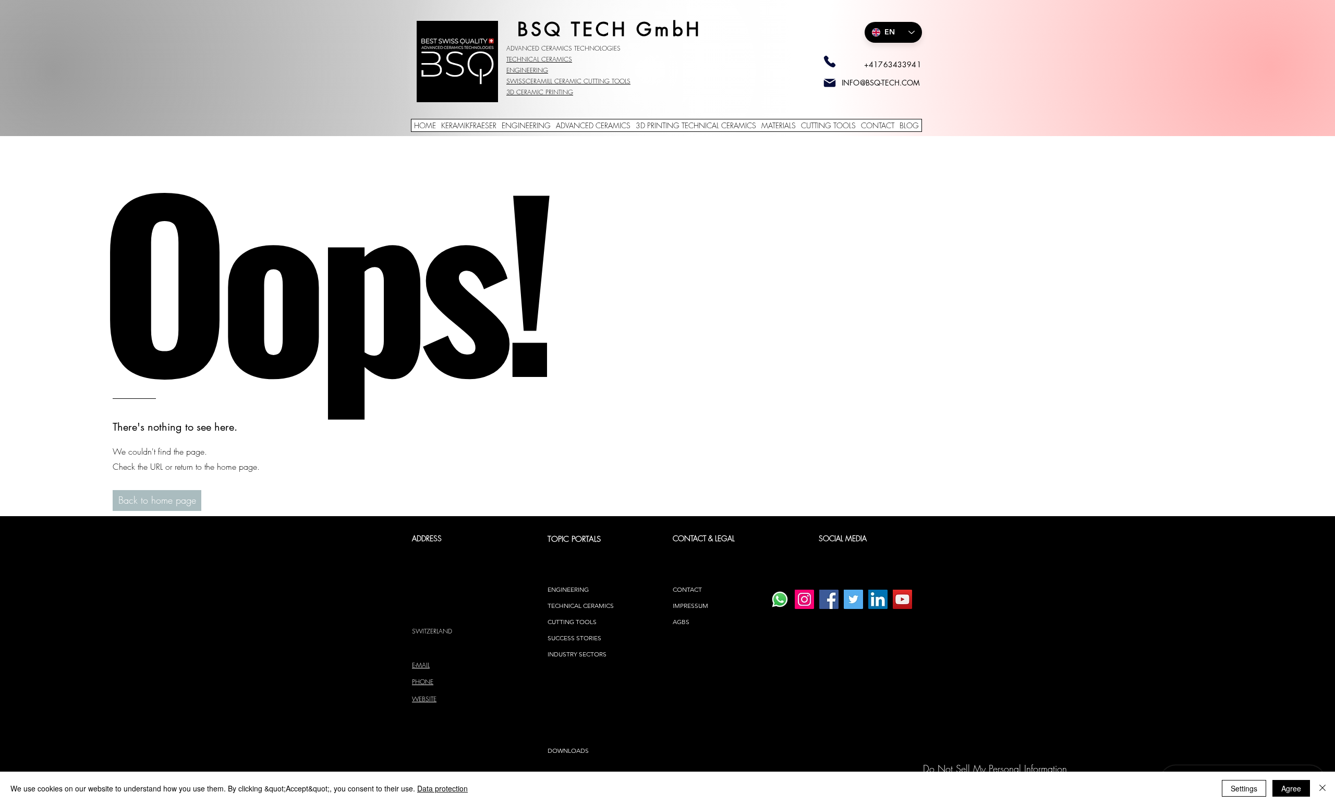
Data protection (442, 788)
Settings (1244, 788)
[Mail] (829, 83)
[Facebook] (829, 599)
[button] (157, 500)
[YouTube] (902, 599)
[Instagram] (804, 599)
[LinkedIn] (878, 599)
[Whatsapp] (780, 599)
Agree (1291, 788)
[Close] (1322, 788)
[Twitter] (853, 599)
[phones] (829, 61)
